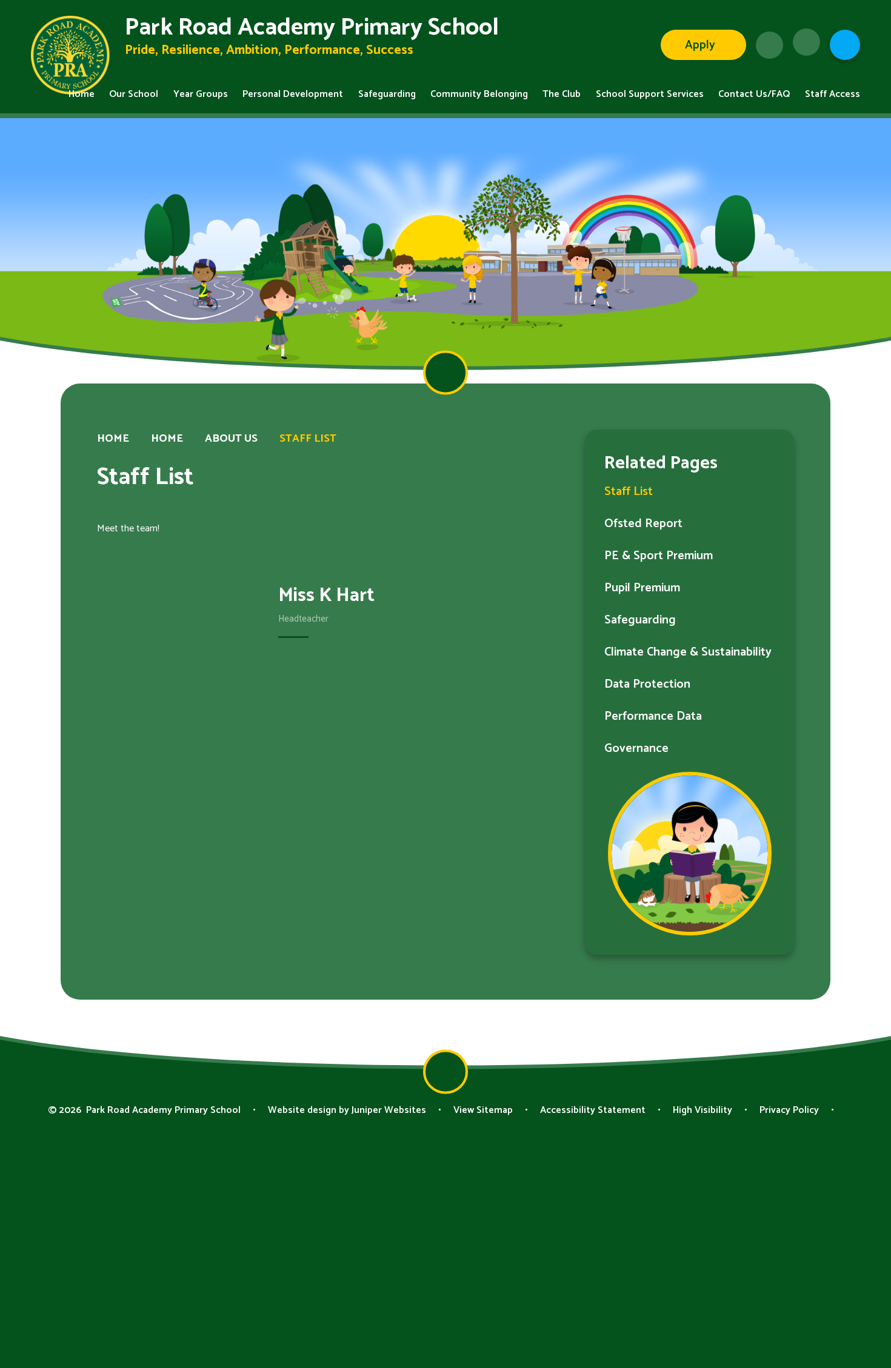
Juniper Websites (389, 1110)
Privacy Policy (789, 1110)
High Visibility (702, 1110)
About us (231, 439)
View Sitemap (483, 1110)
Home (113, 439)
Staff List (307, 439)
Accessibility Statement (593, 1110)
